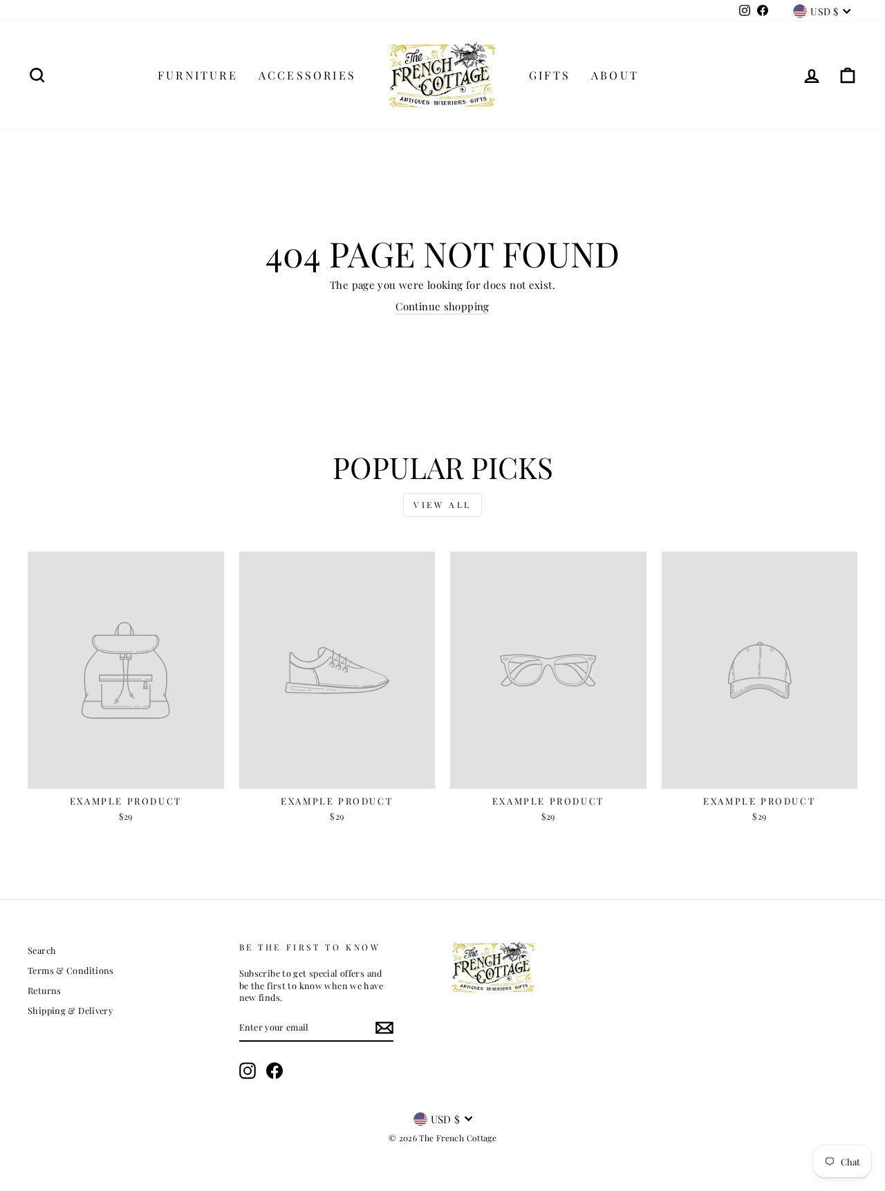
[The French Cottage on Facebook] (274, 1070)
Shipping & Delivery (70, 1010)
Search (42, 950)
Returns (45, 990)
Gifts (549, 75)
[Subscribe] (384, 1028)
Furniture (198, 75)
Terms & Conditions (71, 970)
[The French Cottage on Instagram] (247, 1070)
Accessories (307, 75)
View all (442, 504)
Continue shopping (442, 306)
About (615, 75)
